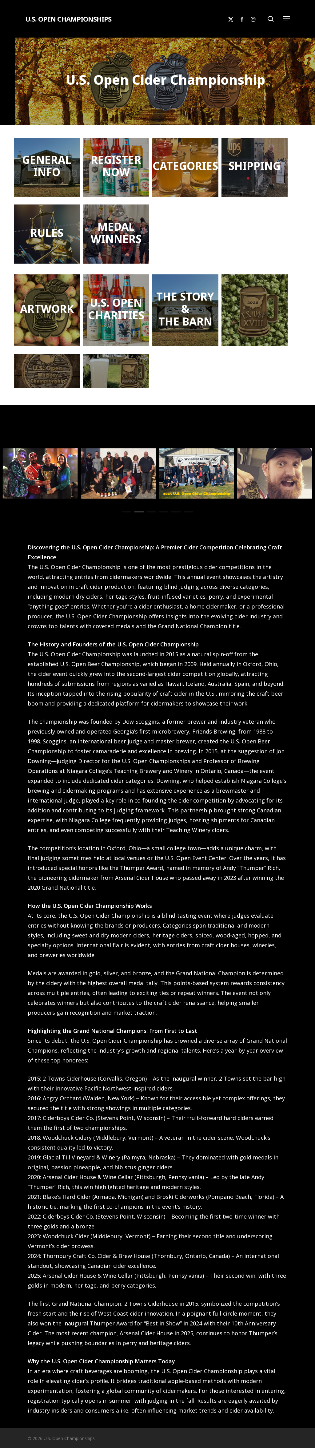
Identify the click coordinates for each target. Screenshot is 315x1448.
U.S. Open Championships (68, 18)
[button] (286, 19)
